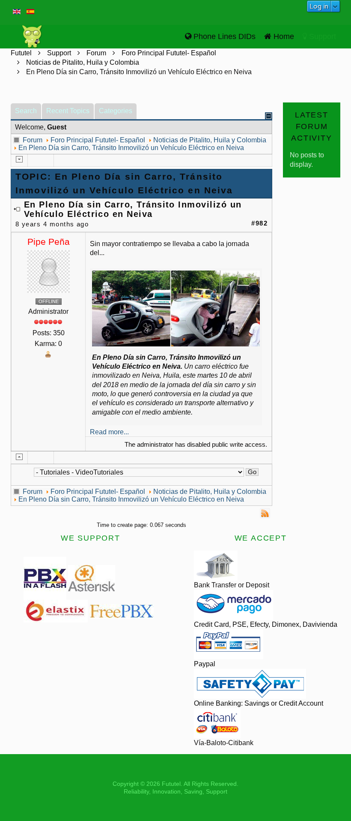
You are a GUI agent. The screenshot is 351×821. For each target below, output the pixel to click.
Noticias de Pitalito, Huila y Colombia (82, 62)
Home (282, 36)
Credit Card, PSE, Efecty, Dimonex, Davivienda (265, 624)
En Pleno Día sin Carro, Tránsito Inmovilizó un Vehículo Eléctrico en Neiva (131, 147)
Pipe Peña (48, 242)
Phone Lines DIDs (223, 36)
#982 (259, 223)
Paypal (204, 664)
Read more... (109, 432)
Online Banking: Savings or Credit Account (258, 703)
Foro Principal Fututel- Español (169, 53)
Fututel (21, 53)
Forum (96, 53)
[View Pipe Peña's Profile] (48, 270)
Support (321, 36)
